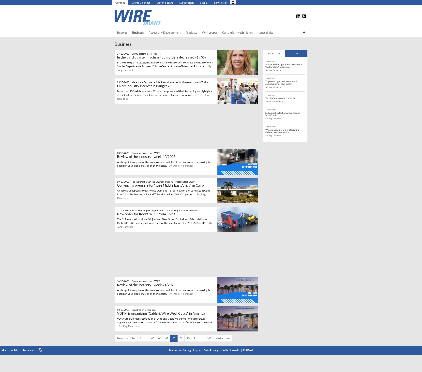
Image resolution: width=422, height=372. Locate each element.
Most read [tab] (274, 53)
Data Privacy (211, 350)
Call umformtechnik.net (237, 32)
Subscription (186, 2)
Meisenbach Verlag (180, 350)
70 (188, 338)
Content (120, 2)
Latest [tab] (296, 53)
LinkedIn (235, 350)
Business (138, 32)
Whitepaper (209, 32)
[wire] (156, 17)
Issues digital (265, 32)
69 (181, 338)
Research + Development (165, 32)
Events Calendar (141, 2)
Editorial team (165, 2)
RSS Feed (247, 350)
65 (152, 338)
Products (191, 32)
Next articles (222, 338)
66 (159, 338)
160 (209, 338)
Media (204, 2)
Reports (122, 32)
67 (166, 338)
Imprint (197, 350)
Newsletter (220, 2)
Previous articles (126, 338)
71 (195, 338)
